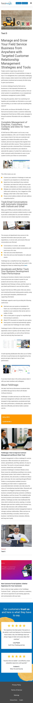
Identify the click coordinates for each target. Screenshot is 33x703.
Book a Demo (18, 3)
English (21, 700)
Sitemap (16, 695)
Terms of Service (16, 690)
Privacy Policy (16, 685)
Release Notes (13, 700)
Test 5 (3, 551)
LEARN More (6, 421)
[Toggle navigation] (31, 3)
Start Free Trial (24, 3)
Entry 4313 (5, 417)
